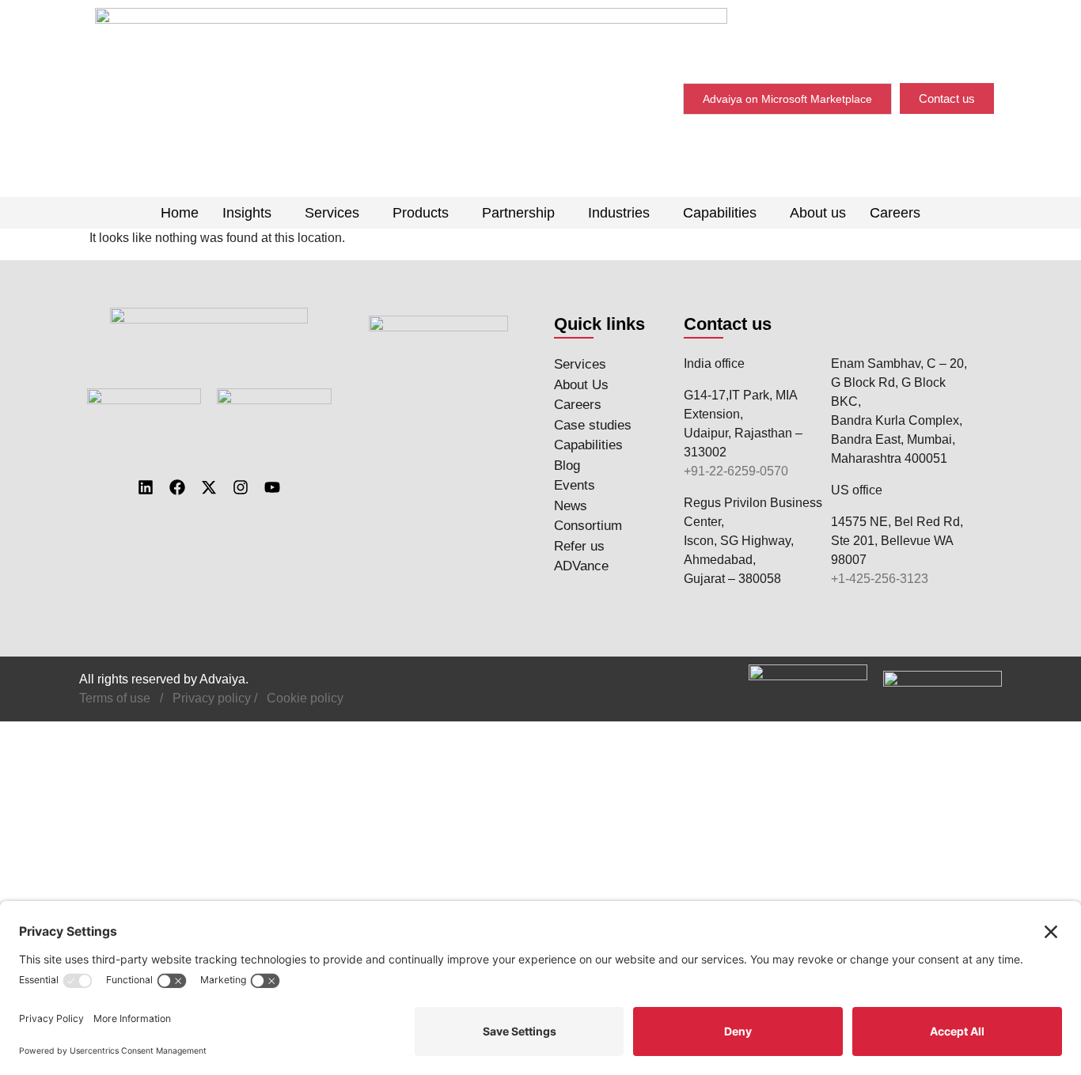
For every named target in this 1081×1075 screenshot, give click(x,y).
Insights (246, 213)
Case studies (593, 425)
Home (180, 213)
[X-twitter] (209, 487)
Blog (567, 465)
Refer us (579, 546)
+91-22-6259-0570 (736, 471)
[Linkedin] (146, 487)
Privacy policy (212, 698)
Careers (895, 213)
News (570, 505)
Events (574, 485)
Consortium (588, 525)
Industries (619, 213)
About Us (581, 384)
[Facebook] (177, 487)
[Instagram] (240, 487)
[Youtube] (272, 487)
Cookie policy (305, 698)
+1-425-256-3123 (879, 578)
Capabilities (720, 213)
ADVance (581, 565)
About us (818, 213)
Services (332, 213)
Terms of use (114, 698)
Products (421, 213)
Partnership (518, 213)
